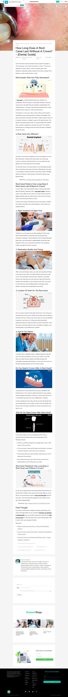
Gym (33, 687)
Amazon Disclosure (27, 678)
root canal (19, 100)
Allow (22, 5)
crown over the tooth (40, 495)
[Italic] (22, 590)
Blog (19, 43)
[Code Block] (30, 590)
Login (58, 1)
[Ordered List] (26, 590)
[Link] (31, 590)
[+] (33, 590)
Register (62, 1)
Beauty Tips (35, 678)
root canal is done (40, 191)
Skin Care (34, 677)
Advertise (27, 675)
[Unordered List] (27, 590)
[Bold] (21, 590)
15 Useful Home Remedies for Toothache (37, 179)
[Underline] (23, 590)
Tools (26, 684)
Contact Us (27, 673)
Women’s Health (34, 684)
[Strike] (24, 590)
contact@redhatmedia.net (10, 676)
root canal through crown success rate (24, 550)
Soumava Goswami (25, 560)
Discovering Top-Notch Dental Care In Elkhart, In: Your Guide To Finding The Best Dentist (20, 633)
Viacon (59, 695)
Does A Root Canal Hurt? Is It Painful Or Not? (37, 503)
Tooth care (18, 57)
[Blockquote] (28, 590)
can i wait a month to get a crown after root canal (26, 543)
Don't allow (17, 5)
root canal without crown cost (40, 550)
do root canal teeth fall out (41, 546)
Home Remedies (34, 672)
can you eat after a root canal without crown (25, 546)
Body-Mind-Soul (35, 681)
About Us (27, 671)
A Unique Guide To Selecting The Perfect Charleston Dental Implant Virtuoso (34, 633)
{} (32, 590)
